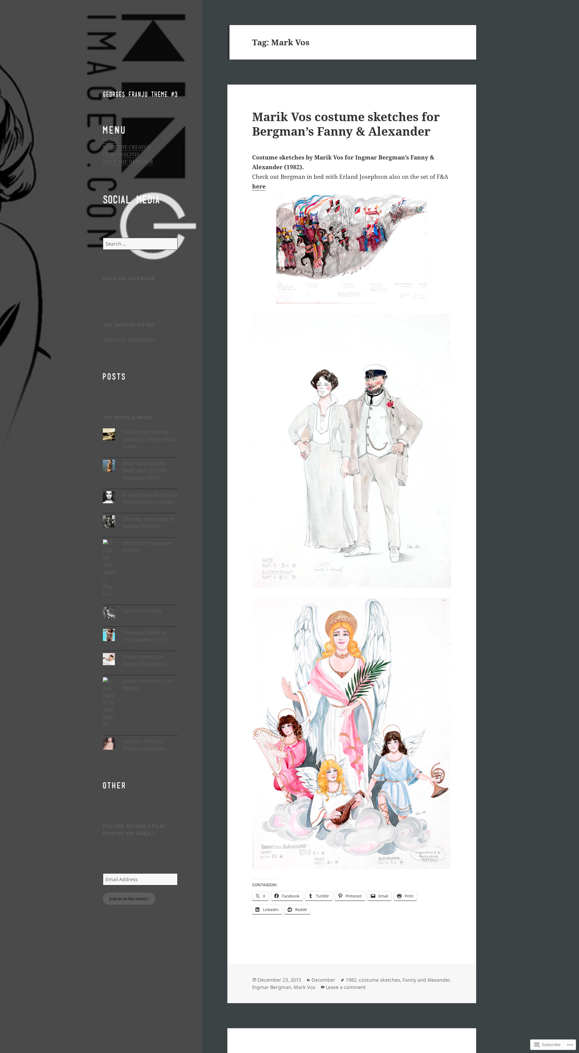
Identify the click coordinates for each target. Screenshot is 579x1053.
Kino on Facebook (129, 278)
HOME (110, 140)
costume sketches (379, 980)
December (323, 980)
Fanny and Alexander (426, 980)
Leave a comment (346, 987)
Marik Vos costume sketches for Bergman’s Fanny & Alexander (346, 123)
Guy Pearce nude (142, 610)
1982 (351, 980)
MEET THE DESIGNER (128, 161)
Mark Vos (304, 987)
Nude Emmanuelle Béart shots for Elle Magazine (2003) (144, 470)
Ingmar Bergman (271, 987)
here (259, 186)
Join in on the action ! (129, 898)
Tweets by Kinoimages (128, 339)
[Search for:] (140, 243)
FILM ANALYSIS (121, 154)
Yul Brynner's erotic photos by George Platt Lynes (149, 439)
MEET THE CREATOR (127, 147)
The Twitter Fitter (128, 325)
